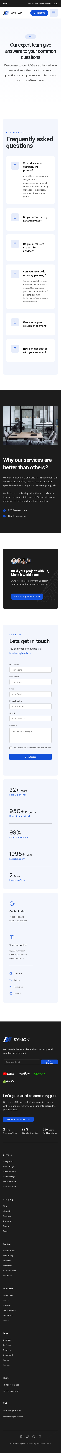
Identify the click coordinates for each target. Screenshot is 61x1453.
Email (11, 689)
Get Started (30, 757)
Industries (8, 1315)
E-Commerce (9, 1181)
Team (5, 1231)
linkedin (17, 993)
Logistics (7, 1305)
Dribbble (18, 973)
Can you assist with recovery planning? (34, 273)
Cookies (7, 1350)
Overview (7, 1266)
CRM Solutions (9, 1186)
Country (13, 713)
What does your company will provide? (32, 167)
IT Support (8, 1161)
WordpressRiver (44, 1444)
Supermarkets (9, 1310)
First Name (14, 664)
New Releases (9, 1271)
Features (7, 1261)
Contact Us (39, 13)
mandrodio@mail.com (13, 1416)
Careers (7, 1221)
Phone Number (16, 701)
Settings (7, 1345)
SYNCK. (54, 4)
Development (9, 1171)
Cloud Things (9, 1176)
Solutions (7, 1276)
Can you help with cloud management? (35, 324)
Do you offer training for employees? (35, 219)
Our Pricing (8, 1256)
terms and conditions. (41, 748)
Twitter (17, 980)
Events (6, 1226)
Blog (5, 1206)
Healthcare (8, 1295)
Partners (7, 1216)
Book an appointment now (27, 596)
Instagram (18, 987)
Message (13, 725)
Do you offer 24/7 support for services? (33, 247)
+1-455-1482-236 (11, 1385)
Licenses (7, 1340)
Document (8, 1355)
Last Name (14, 677)
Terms (6, 1360)
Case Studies (9, 1251)
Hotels (6, 1320)
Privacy (6, 1365)
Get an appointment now (18, 1119)
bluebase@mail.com (20, 653)
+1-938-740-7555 (11, 1391)
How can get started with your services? (35, 350)
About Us (7, 1211)
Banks (6, 1300)
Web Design (8, 1166)
